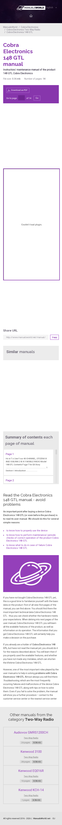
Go (37, 98)
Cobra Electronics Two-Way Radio (23, 29)
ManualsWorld (10, 27)
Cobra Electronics (29, 27)
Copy (54, 337)
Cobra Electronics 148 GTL (20, 32)
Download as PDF (19, 90)
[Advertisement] (46, 50)
